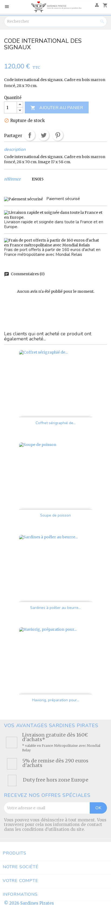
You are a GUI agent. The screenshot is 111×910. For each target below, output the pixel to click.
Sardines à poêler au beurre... (55, 607)
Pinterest (57, 135)
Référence (12, 179)
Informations (20, 894)
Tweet (43, 135)
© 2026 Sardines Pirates (29, 903)
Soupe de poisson (55, 515)
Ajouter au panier (56, 108)
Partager (29, 135)
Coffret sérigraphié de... (56, 423)
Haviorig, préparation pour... (55, 700)
